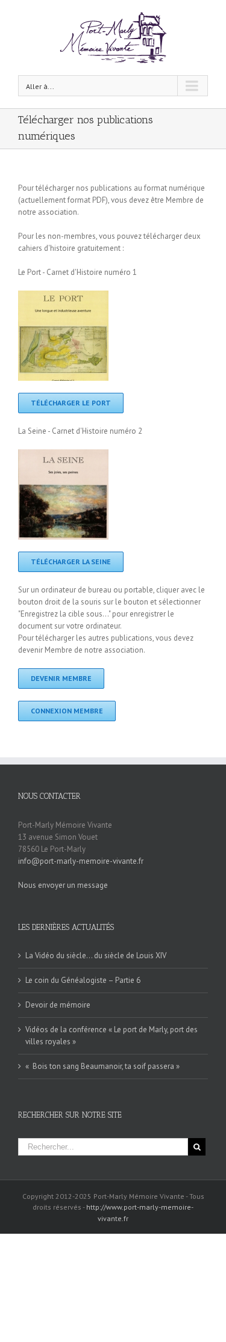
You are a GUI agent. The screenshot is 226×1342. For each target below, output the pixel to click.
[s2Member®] (113, 1239)
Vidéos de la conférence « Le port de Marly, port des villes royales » (111, 1035)
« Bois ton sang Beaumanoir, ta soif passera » (102, 1066)
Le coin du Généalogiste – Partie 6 (82, 980)
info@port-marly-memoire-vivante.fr (80, 861)
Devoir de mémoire (57, 1005)
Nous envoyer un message (63, 885)
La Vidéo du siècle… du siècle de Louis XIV (95, 955)
